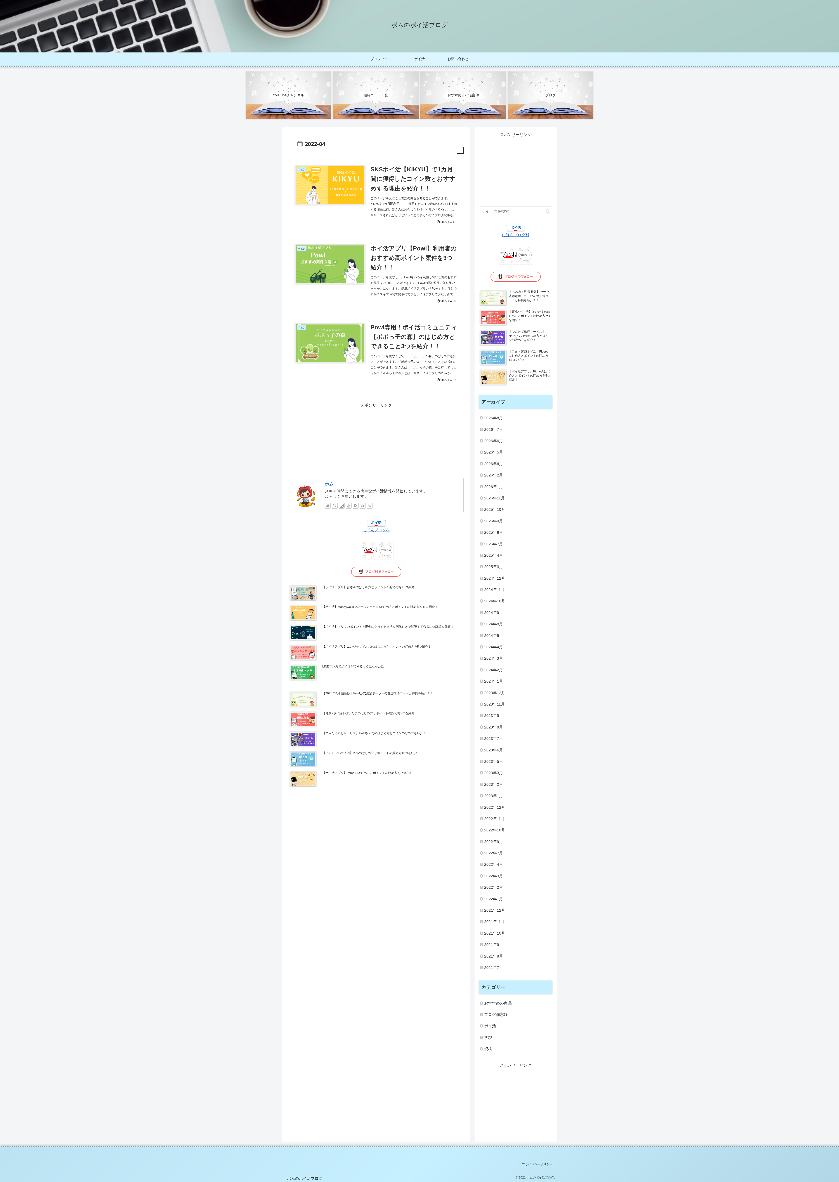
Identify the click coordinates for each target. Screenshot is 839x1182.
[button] (548, 211)
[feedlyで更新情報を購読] (363, 506)
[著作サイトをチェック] (328, 506)
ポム (329, 483)
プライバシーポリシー (537, 1164)
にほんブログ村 (376, 530)
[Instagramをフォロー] (342, 506)
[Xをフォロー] (335, 506)
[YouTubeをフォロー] (349, 506)
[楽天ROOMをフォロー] (356, 506)
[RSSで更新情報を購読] (370, 506)
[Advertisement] (376, 439)
